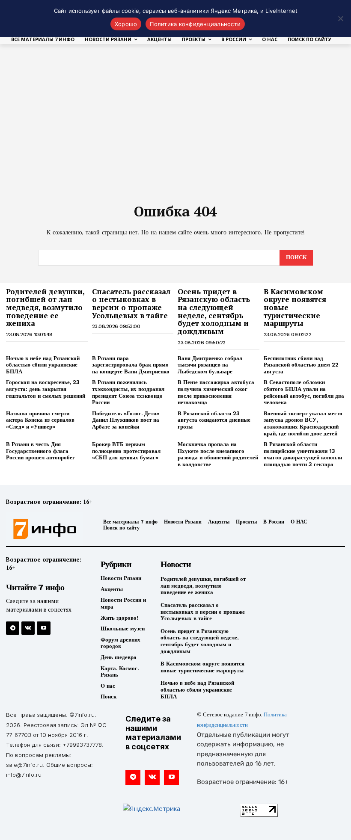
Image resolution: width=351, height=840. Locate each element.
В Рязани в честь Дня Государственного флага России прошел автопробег (40, 451)
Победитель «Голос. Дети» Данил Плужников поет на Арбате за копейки (125, 420)
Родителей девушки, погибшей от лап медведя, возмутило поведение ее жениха (45, 307)
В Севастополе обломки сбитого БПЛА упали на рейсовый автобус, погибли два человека (304, 392)
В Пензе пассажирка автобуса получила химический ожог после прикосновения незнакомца (216, 392)
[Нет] (340, 18)
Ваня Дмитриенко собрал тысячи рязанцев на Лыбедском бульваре (210, 365)
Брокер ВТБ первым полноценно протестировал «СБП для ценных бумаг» (126, 451)
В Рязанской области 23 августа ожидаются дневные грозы (214, 420)
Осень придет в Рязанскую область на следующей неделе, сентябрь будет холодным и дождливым (214, 311)
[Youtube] (43, 628)
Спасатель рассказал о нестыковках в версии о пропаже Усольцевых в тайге (131, 303)
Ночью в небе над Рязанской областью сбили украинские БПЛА (43, 365)
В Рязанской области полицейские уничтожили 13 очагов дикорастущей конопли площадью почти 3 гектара (303, 454)
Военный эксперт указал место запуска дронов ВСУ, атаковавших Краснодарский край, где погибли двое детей (303, 423)
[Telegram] (12, 628)
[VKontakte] (28, 628)
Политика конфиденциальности (195, 24)
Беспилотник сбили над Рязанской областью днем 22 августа (301, 365)
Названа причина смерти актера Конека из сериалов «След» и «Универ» (40, 420)
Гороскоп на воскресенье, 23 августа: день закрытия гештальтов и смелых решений (45, 389)
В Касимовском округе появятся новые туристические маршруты (202, 667)
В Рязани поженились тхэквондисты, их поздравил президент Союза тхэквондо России (128, 392)
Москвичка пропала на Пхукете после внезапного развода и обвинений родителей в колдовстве (218, 454)
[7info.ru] (45, 529)
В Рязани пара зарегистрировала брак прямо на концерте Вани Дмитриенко (131, 365)
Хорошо (126, 24)
